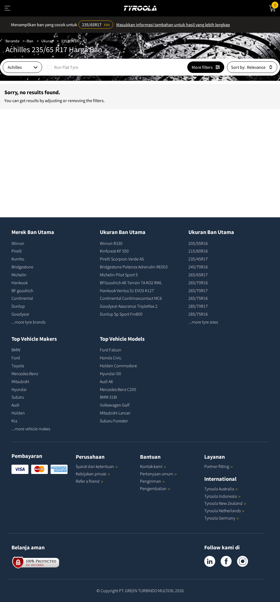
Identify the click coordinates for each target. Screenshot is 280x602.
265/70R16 (198, 282)
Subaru (17, 397)
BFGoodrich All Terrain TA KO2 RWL (131, 282)
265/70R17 (198, 290)
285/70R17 (198, 306)
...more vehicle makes (30, 428)
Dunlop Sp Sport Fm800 (121, 314)
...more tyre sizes (203, 322)
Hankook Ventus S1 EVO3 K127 (127, 290)
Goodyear (20, 314)
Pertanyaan (156, 473)
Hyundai (19, 389)
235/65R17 (69, 40)
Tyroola (219, 488)
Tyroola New (223, 503)
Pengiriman (150, 481)
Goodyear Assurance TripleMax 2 (129, 306)
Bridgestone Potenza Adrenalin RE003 (134, 266)
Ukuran (47, 40)
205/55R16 (198, 243)
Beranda (12, 40)
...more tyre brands (28, 322)
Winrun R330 (111, 243)
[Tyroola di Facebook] (226, 561)
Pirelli (16, 251)
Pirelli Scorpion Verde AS (122, 259)
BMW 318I (108, 397)
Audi (15, 405)
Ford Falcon (110, 349)
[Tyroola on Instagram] (242, 561)
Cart (277, 4)
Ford (15, 357)
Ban (30, 40)
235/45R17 (198, 259)
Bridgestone (22, 266)
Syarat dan (95, 466)
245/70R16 (198, 266)
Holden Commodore (118, 365)
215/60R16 (198, 251)
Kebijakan (91, 473)
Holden (18, 413)
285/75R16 (198, 314)
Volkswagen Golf (114, 405)
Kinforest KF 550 (114, 251)
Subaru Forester (114, 420)
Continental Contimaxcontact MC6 (131, 298)
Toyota (17, 365)
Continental (22, 298)
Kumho (17, 259)
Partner (216, 466)
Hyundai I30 (110, 373)
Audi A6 (106, 381)
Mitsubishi (20, 381)
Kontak (151, 466)
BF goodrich (22, 290)
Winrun (17, 243)
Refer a (88, 481)
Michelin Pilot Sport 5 (119, 274)
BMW (15, 349)
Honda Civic (110, 357)
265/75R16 (198, 298)
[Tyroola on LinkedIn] (209, 561)
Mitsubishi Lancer (115, 413)
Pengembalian (153, 488)
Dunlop (18, 306)
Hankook (19, 282)
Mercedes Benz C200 (118, 389)
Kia (14, 420)
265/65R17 (198, 274)
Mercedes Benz (24, 373)
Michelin (19, 274)
